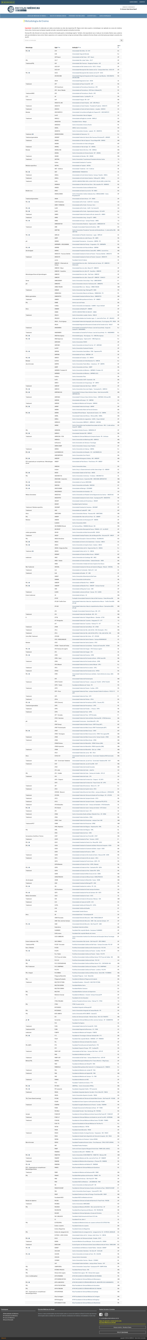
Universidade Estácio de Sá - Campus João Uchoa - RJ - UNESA (89, 1235)
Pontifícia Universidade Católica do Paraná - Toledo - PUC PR (88, 954)
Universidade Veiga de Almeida (80, 54)
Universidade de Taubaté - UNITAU (81, 165)
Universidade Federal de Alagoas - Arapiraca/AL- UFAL (86, 826)
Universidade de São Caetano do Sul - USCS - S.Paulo (86, 66)
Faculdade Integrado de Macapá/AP (82, 1007)
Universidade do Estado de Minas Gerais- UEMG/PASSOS (87, 877)
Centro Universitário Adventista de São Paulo (84, 576)
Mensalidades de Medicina (11, 1313)
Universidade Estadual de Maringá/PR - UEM (84, 883)
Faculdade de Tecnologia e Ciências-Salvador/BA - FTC (87, 1035)
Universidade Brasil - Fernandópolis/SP (82, 914)
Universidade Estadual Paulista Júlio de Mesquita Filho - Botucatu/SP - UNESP (93, 535)
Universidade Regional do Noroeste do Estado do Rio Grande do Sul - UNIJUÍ (92, 324)
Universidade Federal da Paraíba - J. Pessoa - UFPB (86, 708)
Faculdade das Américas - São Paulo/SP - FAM (84, 1178)
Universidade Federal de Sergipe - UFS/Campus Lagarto (87, 649)
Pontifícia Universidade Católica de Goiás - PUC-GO (85, 960)
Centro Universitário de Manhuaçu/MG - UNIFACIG (85, 439)
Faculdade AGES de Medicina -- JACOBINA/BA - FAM (86, 1181)
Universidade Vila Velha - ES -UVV (81, 51)
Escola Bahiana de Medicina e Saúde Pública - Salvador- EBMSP (89, 1247)
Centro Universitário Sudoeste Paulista (82, 348)
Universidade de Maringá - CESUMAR (82, 488)
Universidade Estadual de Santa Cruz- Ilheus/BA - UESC (87, 842)
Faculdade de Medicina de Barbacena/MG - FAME (85, 1172)
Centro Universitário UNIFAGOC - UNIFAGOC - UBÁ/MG (86, 422)
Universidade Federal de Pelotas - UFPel (82, 699)
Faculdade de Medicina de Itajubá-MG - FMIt (84, 1073)
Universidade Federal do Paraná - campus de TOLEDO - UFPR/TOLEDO (91, 682)
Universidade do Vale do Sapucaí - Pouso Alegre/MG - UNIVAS (88, 140)
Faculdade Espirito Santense (80, 504)
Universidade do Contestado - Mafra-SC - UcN (84, 570)
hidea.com (3, 1338)
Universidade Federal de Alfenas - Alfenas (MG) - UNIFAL (87, 416)
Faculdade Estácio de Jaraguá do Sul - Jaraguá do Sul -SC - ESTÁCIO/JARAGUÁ (93, 1232)
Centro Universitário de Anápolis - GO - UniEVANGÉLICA (87, 452)
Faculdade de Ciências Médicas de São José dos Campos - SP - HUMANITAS (92, 1020)
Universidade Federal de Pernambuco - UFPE (84, 705)
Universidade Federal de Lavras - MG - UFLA (83, 752)
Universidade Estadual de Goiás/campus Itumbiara (85, 889)
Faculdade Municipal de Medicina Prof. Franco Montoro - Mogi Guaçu (90, 1060)
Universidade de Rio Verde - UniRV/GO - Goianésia (85, 202)
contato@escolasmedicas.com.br (110, 1318)
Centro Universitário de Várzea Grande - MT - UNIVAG (86, 153)
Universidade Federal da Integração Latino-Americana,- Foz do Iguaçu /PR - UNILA (94, 321)
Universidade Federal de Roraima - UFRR (83, 655)
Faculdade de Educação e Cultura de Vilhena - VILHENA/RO (88, 538)
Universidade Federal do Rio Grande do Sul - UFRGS (85, 670)
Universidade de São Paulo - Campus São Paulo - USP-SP (87, 1051)
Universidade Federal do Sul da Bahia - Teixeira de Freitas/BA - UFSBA (91, 645)
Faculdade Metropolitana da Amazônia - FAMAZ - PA (86, 1175)
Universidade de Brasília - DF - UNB (81, 573)
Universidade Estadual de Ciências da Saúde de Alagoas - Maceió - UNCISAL (92, 567)
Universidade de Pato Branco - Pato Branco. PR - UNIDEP (87, 461)
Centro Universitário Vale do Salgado (82, 115)
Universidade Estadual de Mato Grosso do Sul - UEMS (86, 873)
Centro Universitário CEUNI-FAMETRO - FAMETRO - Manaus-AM (89, 1155)
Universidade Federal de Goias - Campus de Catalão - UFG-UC (88, 773)
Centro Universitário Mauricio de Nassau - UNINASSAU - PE (88, 293)
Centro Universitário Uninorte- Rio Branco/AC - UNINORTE (87, 283)
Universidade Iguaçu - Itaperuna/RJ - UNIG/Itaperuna (86, 339)
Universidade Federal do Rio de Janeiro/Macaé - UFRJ (86, 664)
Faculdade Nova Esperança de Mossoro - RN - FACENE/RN (87, 1210)
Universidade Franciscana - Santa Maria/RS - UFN (85, 721)
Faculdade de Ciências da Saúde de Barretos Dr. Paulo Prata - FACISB (90, 1200)
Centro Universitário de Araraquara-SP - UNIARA (85, 519)
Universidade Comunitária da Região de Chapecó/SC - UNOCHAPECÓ (90, 112)
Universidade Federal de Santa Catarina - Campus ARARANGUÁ (89, 639)
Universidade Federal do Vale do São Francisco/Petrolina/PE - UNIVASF (91, 137)
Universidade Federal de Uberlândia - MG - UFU (84, 614)
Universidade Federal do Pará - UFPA (82, 712)
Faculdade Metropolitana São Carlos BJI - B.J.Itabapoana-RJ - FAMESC (91, 1067)
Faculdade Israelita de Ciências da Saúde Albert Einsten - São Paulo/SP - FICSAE (93, 1098)
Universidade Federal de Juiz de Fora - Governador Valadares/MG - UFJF (91, 760)
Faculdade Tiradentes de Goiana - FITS (82, 1082)
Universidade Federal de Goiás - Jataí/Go (83, 770)
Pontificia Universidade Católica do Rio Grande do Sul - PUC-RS (89, 947)
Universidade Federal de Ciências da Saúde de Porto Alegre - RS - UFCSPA (92, 795)
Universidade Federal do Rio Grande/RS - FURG (84, 1026)
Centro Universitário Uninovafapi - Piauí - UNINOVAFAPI (86, 280)
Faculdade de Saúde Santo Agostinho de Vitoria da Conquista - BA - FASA (92, 1136)
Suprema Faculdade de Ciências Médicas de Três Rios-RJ (87, 1123)
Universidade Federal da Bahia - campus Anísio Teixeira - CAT (88, 1263)
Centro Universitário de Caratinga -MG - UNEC (84, 557)
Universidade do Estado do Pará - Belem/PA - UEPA (86, 870)
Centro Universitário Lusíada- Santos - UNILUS (84, 315)
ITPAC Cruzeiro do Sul (78, 1004)
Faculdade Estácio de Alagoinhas (81, 1229)
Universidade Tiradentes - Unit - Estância (83, 168)
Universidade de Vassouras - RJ (80, 134)
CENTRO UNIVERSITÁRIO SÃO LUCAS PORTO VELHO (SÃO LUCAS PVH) (91, 181)
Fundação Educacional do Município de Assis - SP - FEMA (87, 1108)
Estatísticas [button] (91, 16)
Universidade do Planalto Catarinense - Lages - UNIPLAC (87, 235)
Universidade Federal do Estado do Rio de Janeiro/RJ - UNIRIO (88, 214)
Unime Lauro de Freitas (78, 302)
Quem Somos (133, 2)
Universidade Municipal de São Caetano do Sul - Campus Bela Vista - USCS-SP (93, 69)
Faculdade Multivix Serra (78, 985)
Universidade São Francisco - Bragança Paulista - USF (86, 63)
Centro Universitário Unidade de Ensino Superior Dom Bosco (88, 563)
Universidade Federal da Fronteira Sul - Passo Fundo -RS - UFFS (89, 782)
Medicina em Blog (8, 2)
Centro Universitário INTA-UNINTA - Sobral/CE (84, 1013)
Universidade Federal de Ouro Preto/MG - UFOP (84, 836)
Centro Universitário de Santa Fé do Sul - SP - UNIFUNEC (87, 345)
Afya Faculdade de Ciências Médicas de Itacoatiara (86, 1285)
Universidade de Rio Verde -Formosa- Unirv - (84, 205)
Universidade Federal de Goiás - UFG (81, 776)
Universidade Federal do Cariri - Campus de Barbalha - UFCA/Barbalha (91, 804)
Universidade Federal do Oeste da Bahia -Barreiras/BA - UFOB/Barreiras (91, 718)
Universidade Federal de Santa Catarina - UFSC (84, 642)
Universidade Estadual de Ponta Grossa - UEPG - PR (86, 861)
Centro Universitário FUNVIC (79, 342)
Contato (142, 2)
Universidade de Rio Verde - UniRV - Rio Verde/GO (85, 208)
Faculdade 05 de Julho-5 (78, 1219)
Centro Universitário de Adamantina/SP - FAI (84, 1185)
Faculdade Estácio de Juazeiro (80, 1225)
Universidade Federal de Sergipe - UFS (82, 652)
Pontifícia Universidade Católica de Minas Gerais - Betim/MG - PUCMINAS (91, 972)
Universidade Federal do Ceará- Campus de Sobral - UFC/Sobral (89, 807)
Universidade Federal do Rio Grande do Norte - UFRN (86, 661)
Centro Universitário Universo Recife (82, 124)
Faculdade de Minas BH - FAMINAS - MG (82, 1152)
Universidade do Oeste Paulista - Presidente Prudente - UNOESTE (89, 106)
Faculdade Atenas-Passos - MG (80, 1269)
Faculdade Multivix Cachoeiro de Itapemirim (84, 991)
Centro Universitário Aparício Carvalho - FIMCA (84, 1095)
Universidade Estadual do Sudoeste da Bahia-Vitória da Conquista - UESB (91, 845)
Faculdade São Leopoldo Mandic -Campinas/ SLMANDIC (87, 930)
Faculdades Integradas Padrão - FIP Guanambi (84, 1089)
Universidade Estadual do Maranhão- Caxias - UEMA (86, 880)
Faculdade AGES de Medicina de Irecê (82, 1197)
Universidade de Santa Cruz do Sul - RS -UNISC (84, 190)
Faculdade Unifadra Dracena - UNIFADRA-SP (84, 430)
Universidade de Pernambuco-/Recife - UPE (84, 93)
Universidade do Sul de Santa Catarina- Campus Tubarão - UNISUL (90, 175)
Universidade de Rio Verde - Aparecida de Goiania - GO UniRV (88, 211)
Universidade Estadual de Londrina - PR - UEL (84, 886)
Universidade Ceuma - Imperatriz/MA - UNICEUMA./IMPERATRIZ (89, 479)
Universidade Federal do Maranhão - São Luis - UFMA (86, 749)
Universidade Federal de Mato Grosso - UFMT (84, 730)
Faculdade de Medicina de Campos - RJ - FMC (84, 1076)
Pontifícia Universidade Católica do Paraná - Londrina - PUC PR (89, 969)
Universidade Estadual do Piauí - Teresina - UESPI (85, 839)
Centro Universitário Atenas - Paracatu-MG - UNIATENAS (87, 513)
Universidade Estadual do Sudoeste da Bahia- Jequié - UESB (88, 848)
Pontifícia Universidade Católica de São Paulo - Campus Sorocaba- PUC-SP (92, 944)
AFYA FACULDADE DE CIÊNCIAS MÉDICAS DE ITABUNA (86, 1288)
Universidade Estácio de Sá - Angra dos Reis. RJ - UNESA (87, 548)
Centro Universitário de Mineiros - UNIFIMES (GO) (85, 373)
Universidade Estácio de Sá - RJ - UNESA (83, 551)
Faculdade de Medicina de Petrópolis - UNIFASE (84, 403)
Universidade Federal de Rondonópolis (82, 678)
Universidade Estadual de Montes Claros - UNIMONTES (86, 296)
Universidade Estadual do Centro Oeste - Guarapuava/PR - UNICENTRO (91, 498)
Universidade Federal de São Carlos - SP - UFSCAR (85, 636)
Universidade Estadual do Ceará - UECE (82, 895)
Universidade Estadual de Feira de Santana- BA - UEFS (86, 892)
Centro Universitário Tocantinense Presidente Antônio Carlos (88, 159)
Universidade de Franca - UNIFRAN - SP (82, 354)
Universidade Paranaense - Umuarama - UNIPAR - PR (86, 241)
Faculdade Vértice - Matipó (79, 121)
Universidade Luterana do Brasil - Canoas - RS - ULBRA (86, 592)
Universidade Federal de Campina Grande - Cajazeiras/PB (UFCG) (89, 801)
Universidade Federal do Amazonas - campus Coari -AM (87, 820)
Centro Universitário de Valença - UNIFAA (83, 449)
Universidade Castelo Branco (80, 911)
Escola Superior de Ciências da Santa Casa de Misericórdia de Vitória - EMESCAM (94, 1244)
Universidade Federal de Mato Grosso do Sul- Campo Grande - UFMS (90, 737)
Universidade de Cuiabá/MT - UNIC (81, 510)
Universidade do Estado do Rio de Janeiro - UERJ (85, 858)
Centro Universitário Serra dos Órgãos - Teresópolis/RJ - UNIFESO (89, 389)
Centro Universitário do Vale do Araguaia (83, 143)
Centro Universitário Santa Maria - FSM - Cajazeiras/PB (87, 351)
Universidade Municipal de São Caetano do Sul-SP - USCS (87, 73)
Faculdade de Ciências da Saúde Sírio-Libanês (84, 1042)
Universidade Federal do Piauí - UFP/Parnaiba (84, 715)
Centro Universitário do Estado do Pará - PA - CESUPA (86, 1254)
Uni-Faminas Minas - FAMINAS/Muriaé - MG (83, 526)
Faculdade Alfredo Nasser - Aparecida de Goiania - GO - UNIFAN (89, 412)
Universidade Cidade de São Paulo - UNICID (83, 472)
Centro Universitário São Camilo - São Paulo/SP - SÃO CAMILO (89, 941)
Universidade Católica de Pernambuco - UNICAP (85, 501)
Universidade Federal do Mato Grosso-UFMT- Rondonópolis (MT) (89, 727)
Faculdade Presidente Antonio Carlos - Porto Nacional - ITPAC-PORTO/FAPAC (93, 1142)
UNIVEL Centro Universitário (79, 128)
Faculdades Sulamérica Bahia (80, 927)
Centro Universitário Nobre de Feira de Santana (84, 409)
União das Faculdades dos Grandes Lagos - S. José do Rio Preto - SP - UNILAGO (93, 318)
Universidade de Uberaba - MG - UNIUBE (82, 156)
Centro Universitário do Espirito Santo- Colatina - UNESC (87, 545)
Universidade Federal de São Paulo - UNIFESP (84, 386)
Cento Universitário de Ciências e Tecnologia (84, 442)
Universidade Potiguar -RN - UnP (80, 99)
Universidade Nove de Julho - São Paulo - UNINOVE (85, 274)
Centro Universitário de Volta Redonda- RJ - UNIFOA (86, 361)
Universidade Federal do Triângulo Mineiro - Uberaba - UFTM (88, 617)
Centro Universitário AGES (79, 523)
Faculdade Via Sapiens (78, 1023)
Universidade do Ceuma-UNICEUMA (81, 482)
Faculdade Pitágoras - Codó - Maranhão (82, 976)
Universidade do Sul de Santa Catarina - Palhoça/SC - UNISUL (88, 178)
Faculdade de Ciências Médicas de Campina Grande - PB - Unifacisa (90, 436)
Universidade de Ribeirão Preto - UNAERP (83, 582)
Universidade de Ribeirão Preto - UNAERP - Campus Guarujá (88, 585)
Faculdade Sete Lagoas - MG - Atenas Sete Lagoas (85, 1273)
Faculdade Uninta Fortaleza (79, 260)
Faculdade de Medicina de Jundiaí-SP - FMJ (84, 1070)
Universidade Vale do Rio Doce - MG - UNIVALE (84, 150)
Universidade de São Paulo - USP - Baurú (83, 57)
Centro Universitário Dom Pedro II (81, 455)
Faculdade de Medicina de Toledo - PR (82, 685)
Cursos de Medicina (9, 1317)
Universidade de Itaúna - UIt (79, 595)
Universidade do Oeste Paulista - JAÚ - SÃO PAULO (86, 102)
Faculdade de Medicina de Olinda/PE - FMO (83, 1064)
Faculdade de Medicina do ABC (80, 1079)
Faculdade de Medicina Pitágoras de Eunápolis (84, 979)
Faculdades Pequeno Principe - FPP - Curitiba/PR (85, 1048)
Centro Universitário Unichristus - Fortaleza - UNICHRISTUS (88, 476)
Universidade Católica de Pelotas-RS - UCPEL (84, 905)
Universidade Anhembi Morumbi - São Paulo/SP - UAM (87, 924)
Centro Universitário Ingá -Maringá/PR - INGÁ (84, 290)
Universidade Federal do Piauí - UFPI (81, 696)
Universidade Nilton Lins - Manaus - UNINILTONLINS (85, 287)
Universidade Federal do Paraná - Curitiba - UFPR (85, 688)
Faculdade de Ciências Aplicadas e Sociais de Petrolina (86, 1213)
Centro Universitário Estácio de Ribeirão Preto (84, 187)
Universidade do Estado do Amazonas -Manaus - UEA (86, 899)
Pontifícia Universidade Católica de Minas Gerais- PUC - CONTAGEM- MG (91, 963)
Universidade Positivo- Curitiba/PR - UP (82, 96)
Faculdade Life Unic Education (80, 998)
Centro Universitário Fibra (79, 376)
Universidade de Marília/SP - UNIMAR (82, 309)
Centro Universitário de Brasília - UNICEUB (83, 485)
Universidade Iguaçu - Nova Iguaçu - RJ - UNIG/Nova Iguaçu (88, 335)
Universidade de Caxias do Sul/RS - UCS (83, 902)
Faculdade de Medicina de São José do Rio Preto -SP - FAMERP (89, 1158)
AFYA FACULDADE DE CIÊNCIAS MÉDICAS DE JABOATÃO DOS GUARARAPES (92, 1282)
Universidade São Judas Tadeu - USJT (82, 60)
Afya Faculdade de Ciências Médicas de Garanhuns (86, 1167)
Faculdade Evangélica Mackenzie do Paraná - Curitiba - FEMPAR (89, 1104)
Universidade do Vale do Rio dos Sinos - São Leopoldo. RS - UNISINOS (90, 184)
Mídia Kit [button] (122, 1332)
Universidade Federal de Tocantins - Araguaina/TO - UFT (87, 620)
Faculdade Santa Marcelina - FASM (81, 1130)
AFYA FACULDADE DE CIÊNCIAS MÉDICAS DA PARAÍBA (87, 1276)
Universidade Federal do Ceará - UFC (82, 811)
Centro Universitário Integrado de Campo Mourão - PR (86, 1010)
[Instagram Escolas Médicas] (106, 1315)
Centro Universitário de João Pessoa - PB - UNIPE (85, 238)
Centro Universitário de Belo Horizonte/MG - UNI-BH (86, 532)
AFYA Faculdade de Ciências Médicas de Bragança (85, 1299)
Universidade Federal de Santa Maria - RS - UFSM (85, 627)
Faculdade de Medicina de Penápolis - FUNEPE (84, 1032)
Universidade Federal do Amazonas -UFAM (83, 823)
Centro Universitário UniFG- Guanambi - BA (83, 379)
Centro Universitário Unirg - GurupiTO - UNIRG (84, 217)
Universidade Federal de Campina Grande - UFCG (85, 798)
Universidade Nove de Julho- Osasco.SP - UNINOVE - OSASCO (88, 277)
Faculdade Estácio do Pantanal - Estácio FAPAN (84, 1139)
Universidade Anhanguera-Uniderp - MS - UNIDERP (85, 458)
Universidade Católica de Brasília (81, 908)
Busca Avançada (105, 16)
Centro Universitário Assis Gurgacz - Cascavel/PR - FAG (87, 1191)
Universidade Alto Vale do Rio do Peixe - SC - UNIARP (86, 516)
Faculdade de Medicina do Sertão (81, 1054)
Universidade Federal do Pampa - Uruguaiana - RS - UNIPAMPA (89, 244)
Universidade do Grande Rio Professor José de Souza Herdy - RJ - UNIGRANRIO (93, 332)
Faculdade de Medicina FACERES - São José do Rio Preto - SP (88, 1207)
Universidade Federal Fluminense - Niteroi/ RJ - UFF (86, 785)
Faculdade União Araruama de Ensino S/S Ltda (84, 1216)
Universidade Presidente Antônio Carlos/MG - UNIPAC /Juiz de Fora (90, 250)
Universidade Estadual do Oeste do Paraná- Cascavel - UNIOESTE (89, 257)
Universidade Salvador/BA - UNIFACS (82, 433)
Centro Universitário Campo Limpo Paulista (83, 446)
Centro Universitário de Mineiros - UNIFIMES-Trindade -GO (87, 370)
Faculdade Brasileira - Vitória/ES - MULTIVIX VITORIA (86, 982)
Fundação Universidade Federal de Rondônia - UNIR (86, 227)
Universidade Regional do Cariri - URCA (82, 80)
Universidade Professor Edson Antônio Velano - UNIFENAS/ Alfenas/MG (91, 397)
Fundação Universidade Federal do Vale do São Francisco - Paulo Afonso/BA (92, 598)
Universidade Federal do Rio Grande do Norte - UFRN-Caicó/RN (88, 658)
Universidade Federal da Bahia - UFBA (82, 817)
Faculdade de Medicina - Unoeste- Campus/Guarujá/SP (87, 994)
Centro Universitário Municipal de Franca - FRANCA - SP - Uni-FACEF (90, 529)
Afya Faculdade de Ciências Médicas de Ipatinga (85, 1291)
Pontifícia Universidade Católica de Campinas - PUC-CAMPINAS (89, 966)
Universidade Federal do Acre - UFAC (82, 833)
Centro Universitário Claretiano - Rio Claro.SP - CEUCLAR (87, 1251)
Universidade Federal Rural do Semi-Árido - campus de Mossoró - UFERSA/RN (93, 792)
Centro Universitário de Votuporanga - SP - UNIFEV (85, 382)
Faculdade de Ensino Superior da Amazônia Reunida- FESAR (88, 1101)
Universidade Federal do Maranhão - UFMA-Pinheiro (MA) (87, 743)
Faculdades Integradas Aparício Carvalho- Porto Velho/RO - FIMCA (90, 1092)
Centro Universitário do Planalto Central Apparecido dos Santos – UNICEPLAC (93, 494)
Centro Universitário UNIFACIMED (81, 1203)
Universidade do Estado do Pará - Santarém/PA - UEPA (87, 867)
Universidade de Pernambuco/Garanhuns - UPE (85, 87)
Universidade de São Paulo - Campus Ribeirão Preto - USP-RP (88, 1057)
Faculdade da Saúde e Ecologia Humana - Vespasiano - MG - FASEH (90, 1133)
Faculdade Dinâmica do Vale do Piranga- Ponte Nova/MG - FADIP (89, 1194)
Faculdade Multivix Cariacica (79, 988)
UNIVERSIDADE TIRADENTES (80, 172)
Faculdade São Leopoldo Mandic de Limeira (83, 933)
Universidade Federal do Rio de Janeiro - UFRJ (84, 667)
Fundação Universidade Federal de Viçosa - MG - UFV (86, 611)
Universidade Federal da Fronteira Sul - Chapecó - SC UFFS (87, 779)
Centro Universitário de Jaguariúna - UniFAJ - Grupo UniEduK (88, 419)
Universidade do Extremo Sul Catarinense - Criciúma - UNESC (88, 541)
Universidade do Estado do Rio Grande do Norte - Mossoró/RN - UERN (90, 855)
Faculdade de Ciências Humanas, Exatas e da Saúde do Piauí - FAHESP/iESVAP (93, 1188)
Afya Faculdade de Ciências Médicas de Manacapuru (86, 1279)
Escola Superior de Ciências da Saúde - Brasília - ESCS (86, 1238)
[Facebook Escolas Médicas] (100, 1315)
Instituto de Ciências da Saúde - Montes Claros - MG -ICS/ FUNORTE (90, 1016)
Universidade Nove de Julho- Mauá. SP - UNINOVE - (85, 268)
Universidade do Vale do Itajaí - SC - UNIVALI (84, 146)
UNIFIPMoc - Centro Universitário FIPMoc (83, 1086)
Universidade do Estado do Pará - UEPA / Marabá (85, 864)
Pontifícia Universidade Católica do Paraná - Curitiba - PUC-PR (88, 951)
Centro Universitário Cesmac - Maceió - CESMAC (85, 1260)
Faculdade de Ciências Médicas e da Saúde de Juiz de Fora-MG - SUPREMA (92, 1117)
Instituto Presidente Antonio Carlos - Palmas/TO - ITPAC (87, 1001)
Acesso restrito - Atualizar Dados (122, 1327)
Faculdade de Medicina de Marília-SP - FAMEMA (85, 1164)
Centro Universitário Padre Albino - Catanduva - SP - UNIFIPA (88, 364)
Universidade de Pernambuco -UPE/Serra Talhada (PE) (87, 90)
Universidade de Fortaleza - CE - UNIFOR (83, 357)
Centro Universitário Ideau (79, 466)
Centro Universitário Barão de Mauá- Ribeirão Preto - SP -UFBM (89, 814)
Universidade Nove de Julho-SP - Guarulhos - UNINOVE (86, 271)
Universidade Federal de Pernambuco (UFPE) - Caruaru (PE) (88, 702)
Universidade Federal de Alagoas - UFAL (82, 829)
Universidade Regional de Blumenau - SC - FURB (85, 1029)
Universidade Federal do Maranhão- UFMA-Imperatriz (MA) (88, 746)
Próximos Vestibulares (77, 16)
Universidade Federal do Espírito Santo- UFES (84, 789)
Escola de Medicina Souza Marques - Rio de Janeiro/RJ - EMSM (89, 1241)
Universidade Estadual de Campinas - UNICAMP (85, 507)
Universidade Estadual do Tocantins (81, 162)
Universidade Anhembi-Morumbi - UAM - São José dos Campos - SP (90, 921)
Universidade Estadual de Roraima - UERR (83, 851)
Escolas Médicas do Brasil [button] (37, 16)
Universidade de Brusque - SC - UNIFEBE (83, 400)
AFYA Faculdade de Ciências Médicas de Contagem (86, 1296)
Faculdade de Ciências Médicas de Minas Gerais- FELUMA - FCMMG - (90, 1120)
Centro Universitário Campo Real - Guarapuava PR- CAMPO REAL (89, 1266)
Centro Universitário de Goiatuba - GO (82, 491)
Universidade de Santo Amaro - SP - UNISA (83, 198)
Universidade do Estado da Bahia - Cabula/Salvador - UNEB (88, 560)
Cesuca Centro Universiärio (79, 1257)
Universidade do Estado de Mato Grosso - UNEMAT (85, 554)
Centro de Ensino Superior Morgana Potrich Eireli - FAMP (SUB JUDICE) (91, 1148)
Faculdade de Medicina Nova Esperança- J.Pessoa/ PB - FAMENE (89, 1161)
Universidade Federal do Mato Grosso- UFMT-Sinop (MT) (87, 724)
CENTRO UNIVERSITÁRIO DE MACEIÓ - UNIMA (84, 312)
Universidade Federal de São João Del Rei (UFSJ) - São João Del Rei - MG (91, 633)
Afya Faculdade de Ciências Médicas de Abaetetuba (86, 1303)
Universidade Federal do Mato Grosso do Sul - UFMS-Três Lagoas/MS (90, 734)
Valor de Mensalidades (58, 16)
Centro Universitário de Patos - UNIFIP (82, 367)
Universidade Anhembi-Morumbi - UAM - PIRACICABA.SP (87, 917)
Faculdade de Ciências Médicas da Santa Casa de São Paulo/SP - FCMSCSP (92, 1114)
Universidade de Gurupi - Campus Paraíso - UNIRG (85, 220)
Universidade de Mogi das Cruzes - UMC (83, 589)
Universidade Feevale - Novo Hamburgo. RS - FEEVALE (86, 1111)
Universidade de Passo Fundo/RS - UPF (82, 84)
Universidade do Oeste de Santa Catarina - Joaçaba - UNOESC (88, 109)
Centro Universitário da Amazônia (81, 579)
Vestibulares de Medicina (11, 1315)
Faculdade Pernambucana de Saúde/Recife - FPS (85, 1045)
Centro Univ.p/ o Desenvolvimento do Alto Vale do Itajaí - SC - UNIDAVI (90, 469)
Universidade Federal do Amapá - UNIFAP (83, 406)
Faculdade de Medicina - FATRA (80, 1126)
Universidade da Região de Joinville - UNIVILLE (84, 118)
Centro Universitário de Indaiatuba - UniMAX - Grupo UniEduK (88, 305)
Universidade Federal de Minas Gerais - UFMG (84, 740)
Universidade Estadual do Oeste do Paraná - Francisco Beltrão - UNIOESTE (92, 253)
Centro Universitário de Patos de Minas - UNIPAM (85, 247)
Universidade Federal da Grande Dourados (83, 767)
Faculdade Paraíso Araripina (79, 1145)
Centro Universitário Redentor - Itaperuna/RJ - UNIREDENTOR (88, 224)
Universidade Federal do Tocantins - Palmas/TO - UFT (86, 623)
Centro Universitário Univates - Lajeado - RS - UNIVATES (87, 131)
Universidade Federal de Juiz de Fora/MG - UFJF (85, 764)
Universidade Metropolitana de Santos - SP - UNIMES (86, 299)
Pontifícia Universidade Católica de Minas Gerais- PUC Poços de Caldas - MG (92, 957)
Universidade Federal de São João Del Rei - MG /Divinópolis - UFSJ (89, 630)
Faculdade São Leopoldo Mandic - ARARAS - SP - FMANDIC (88, 1038)
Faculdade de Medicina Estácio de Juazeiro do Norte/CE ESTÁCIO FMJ (91, 1222)
